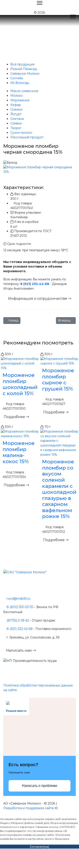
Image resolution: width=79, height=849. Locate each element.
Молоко (16, 96)
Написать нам (19, 650)
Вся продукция (22, 64)
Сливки (16, 123)
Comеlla (16, 78)
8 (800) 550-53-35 (20, 607)
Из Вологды (19, 83)
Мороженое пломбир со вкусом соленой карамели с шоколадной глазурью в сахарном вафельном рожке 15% (59, 489)
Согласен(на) (39, 846)
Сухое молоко (21, 133)
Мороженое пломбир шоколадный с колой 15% (20, 384)
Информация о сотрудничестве (38, 298)
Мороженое (20, 100)
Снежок (16, 109)
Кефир (15, 105)
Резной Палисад (23, 69)
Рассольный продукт (26, 137)
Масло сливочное (24, 91)
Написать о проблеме (39, 786)
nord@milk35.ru (18, 599)
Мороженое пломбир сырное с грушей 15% (58, 379)
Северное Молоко (25, 74)
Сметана (17, 119)
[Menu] (73, 16)
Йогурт (16, 114)
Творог (15, 128)
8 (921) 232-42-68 (34, 284)
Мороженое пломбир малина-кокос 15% (19, 452)
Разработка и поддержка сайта (28, 808)
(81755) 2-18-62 (18, 620)
